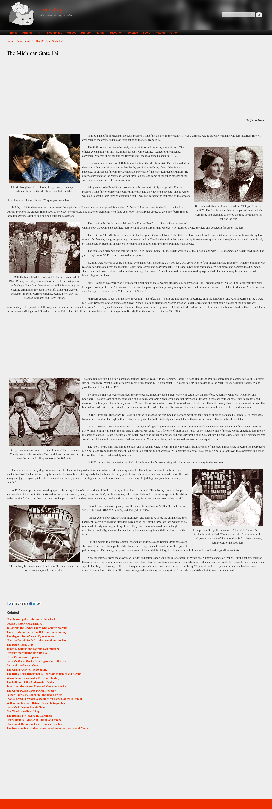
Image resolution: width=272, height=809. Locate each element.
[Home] (22, 15)
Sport (146, 32)
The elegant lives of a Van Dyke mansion (31, 636)
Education (115, 32)
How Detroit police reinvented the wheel (31, 619)
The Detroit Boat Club (20, 644)
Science (132, 32)
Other (174, 32)
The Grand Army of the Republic (27, 669)
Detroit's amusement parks (23, 657)
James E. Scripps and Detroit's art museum (33, 649)
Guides (71, 32)
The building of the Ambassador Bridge (30, 682)
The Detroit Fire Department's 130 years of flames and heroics (44, 674)
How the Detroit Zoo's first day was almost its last (36, 640)
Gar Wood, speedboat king (23, 711)
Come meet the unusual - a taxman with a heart (36, 724)
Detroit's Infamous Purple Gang (26, 707)
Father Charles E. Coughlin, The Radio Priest (34, 695)
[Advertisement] (136, 87)
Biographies (54, 32)
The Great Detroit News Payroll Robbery (31, 690)
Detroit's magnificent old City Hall (27, 653)
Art (40, 32)
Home (14, 32)
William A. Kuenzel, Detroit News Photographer (36, 703)
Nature (100, 32)
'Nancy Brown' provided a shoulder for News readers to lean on (45, 699)
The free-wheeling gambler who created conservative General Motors (48, 728)
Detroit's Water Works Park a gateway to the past (37, 661)
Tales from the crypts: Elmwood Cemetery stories (36, 686)
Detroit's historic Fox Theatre (24, 623)
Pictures (160, 32)
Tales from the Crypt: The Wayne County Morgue (37, 628)
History (86, 32)
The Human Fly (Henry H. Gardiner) (29, 715)
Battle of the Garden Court (23, 665)
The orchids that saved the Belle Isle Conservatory (37, 632)
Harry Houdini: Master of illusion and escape (34, 720)
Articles (27, 32)
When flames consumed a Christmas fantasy (33, 678)
